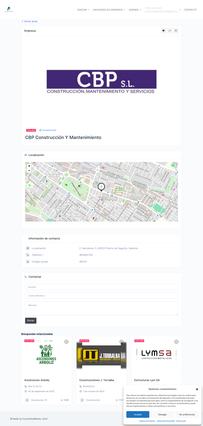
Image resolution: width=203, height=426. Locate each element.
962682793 (86, 254)
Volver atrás (30, 21)
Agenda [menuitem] (134, 9)
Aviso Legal (181, 421)
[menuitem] (162, 9)
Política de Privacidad (166, 421)
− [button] (29, 170)
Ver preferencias (187, 414)
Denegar (162, 414)
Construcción (49, 130)
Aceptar (138, 414)
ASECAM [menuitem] (82, 9)
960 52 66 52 (35, 386)
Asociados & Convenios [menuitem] (108, 9)
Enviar (30, 320)
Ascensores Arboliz (36, 380)
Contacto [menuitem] (190, 9)
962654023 (89, 386)
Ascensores (37, 400)
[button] (197, 389)
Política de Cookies (147, 421)
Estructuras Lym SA (147, 380)
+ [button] (29, 166)
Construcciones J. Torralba (96, 380)
